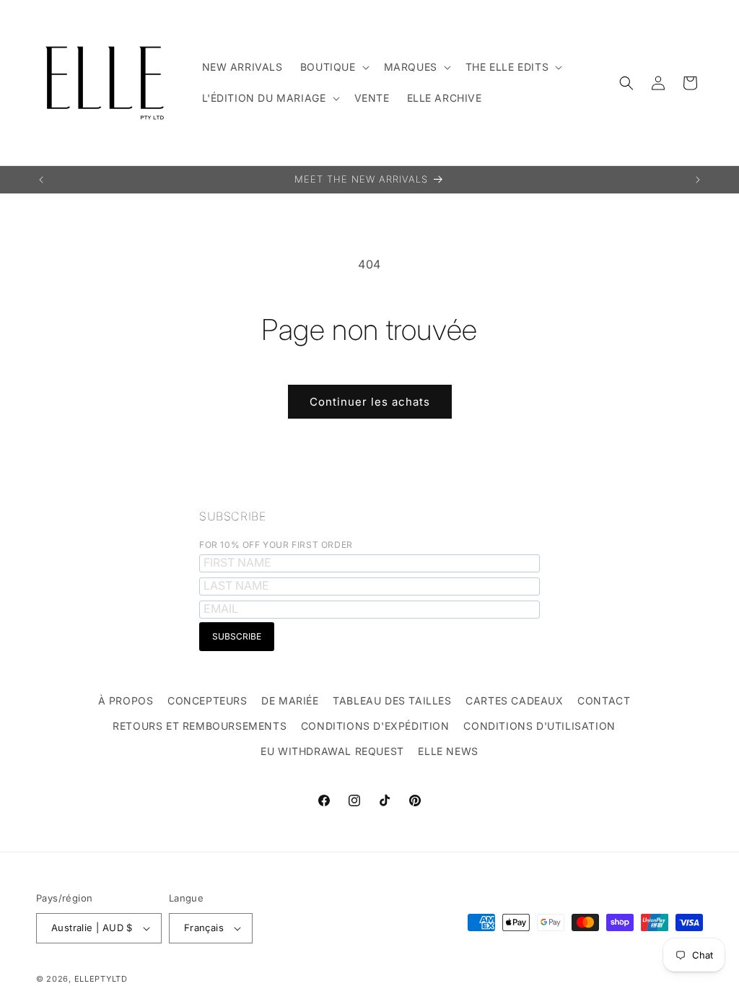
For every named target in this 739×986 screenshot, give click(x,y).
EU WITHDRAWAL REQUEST (332, 751)
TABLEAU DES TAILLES (392, 700)
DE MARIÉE (289, 700)
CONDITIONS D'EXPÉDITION (375, 726)
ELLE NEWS (448, 751)
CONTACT (603, 700)
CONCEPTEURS (207, 700)
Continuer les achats (370, 402)
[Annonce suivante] (698, 179)
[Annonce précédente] (41, 179)
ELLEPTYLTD (101, 979)
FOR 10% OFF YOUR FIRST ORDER (276, 544)
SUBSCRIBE (232, 516)
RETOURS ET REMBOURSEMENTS (200, 726)
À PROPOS (126, 700)
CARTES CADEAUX (514, 700)
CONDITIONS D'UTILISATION (539, 726)
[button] (333, 67)
